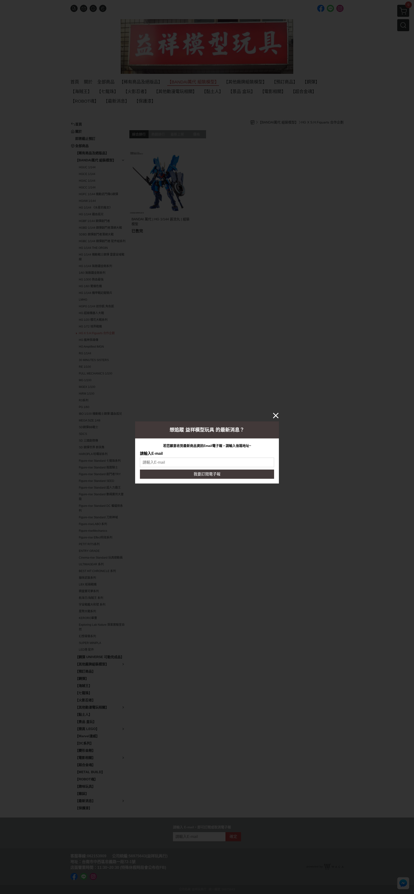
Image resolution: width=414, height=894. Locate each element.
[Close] (276, 415)
